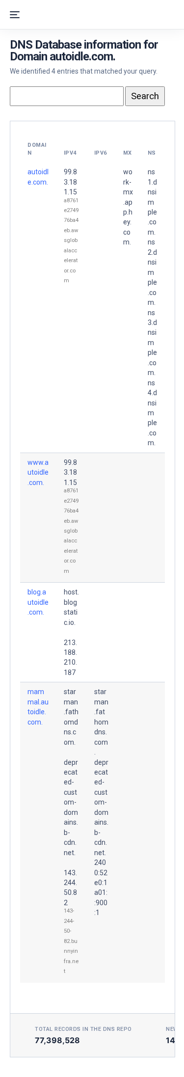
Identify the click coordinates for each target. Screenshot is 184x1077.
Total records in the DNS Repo (83, 1029)
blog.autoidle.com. (38, 602)
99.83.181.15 (70, 182)
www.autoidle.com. (38, 472)
